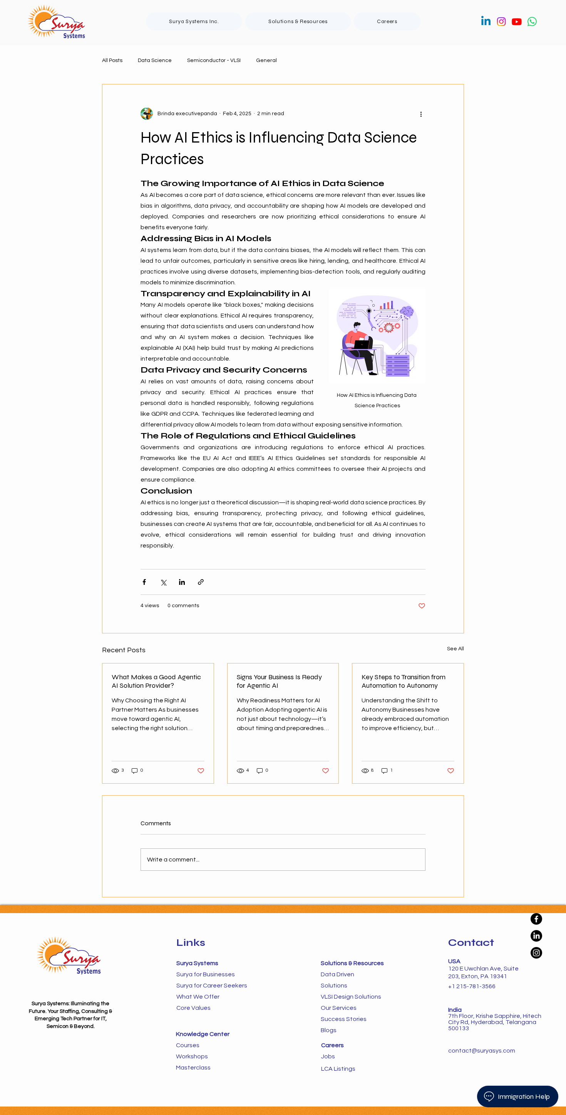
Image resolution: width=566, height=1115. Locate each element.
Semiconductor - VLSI (214, 60)
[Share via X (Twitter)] (163, 582)
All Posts (112, 60)
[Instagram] (501, 21)
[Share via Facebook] (144, 582)
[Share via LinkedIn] (182, 582)
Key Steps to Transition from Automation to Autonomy (403, 681)
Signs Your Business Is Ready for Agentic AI (279, 681)
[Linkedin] (486, 21)
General (266, 60)
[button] (298, 21)
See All (455, 649)
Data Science (155, 60)
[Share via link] (200, 582)
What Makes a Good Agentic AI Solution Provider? (156, 681)
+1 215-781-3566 (472, 986)
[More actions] (420, 113)
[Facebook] (536, 919)
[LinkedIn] (536, 936)
